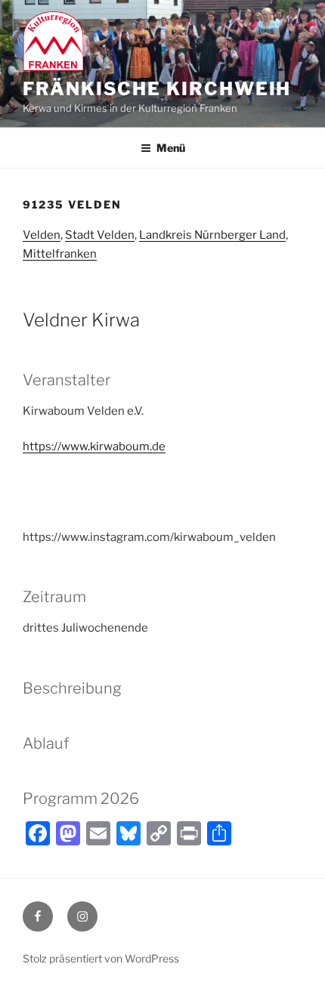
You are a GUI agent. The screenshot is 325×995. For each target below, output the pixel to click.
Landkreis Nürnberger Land (212, 235)
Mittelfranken (60, 254)
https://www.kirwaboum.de (94, 446)
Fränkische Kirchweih (157, 89)
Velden (41, 235)
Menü (170, 147)
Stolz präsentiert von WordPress (101, 958)
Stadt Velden (100, 235)
